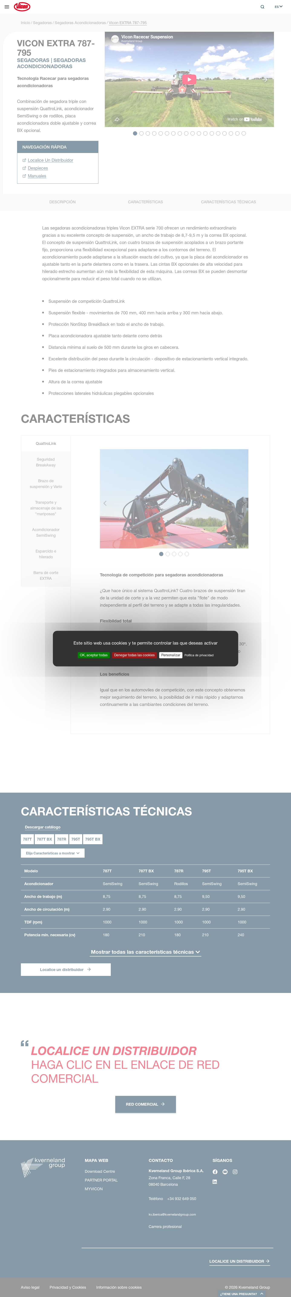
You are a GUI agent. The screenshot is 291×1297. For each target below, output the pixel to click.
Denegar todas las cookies (134, 655)
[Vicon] (22, 7)
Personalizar (170, 655)
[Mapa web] (7, 7)
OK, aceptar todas (94, 655)
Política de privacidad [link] (198, 655)
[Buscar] (259, 24)
